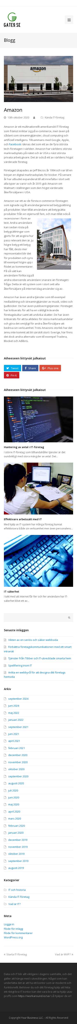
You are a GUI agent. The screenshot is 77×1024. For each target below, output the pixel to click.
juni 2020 (13, 797)
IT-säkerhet (11, 591)
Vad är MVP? (63, 954)
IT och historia (17, 890)
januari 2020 (15, 832)
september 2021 (18, 727)
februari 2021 (16, 748)
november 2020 (18, 762)
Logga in (9, 924)
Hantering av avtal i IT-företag (24, 447)
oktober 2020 (16, 769)
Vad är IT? (14, 904)
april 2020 (14, 811)
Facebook (15, 144)
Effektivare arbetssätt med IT (23, 519)
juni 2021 (13, 734)
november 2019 (18, 847)
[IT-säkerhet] (38, 561)
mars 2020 (14, 818)
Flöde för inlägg (13, 929)
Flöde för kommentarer (18, 933)
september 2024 (18, 698)
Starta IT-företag (16, 954)
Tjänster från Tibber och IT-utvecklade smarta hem (39, 658)
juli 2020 (13, 790)
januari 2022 (15, 720)
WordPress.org (13, 937)
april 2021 (14, 741)
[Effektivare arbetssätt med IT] (38, 488)
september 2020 (18, 776)
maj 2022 (13, 713)
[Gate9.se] (12, 19)
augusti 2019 (16, 868)
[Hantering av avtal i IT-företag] (38, 419)
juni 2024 (13, 705)
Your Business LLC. (32, 1017)
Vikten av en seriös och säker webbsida (33, 640)
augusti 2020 (16, 783)
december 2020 (17, 755)
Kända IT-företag (54, 117)
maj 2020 (13, 804)
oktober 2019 (16, 854)
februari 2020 (16, 826)
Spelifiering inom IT (20, 665)
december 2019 (17, 840)
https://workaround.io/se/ (34, 996)
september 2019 (18, 861)
